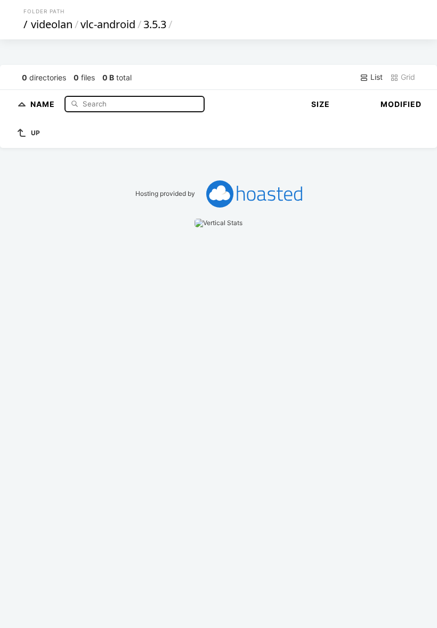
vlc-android (107, 24)
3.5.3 (154, 24)
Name (43, 103)
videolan (51, 24)
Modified (401, 104)
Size (320, 104)
